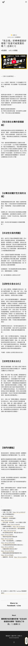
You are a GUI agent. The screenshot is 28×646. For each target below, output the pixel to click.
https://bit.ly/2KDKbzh (7, 547)
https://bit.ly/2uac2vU (10, 530)
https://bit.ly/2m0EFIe (20, 557)
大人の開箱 (13, 50)
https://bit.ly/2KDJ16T (19, 512)
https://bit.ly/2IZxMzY (7, 516)
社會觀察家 (18, 37)
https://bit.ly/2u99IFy (7, 534)
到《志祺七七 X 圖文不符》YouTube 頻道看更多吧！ (13, 592)
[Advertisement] (14, 18)
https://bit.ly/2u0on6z (13, 524)
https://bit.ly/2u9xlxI (7, 520)
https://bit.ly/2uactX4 (7, 538)
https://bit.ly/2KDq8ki (7, 555)
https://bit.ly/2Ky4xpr (19, 526)
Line (19, 606)
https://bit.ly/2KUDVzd (7, 551)
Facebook (11, 606)
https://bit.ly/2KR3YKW (8, 543)
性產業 (4, 50)
